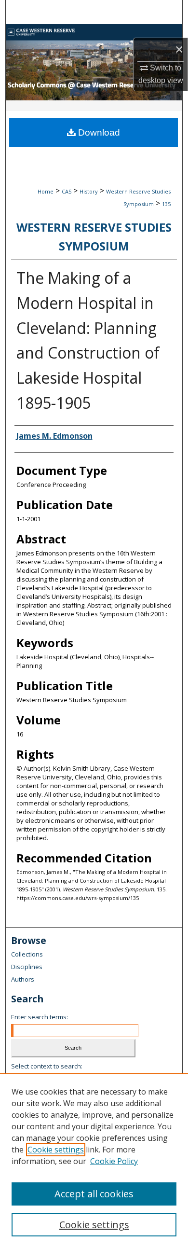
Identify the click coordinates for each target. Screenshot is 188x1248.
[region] (94, 1160)
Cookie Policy (114, 1161)
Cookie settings (55, 1149)
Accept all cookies (94, 1193)
